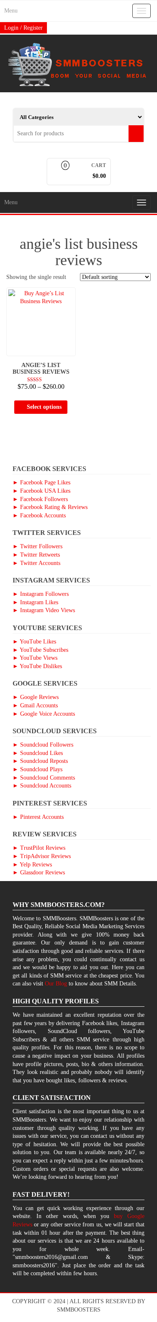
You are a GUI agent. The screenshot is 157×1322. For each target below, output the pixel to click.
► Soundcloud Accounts (42, 786)
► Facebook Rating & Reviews (50, 507)
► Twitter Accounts (36, 563)
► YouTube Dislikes (37, 666)
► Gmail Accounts (35, 705)
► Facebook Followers (40, 499)
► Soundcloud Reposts (40, 761)
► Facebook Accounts (39, 515)
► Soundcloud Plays (37, 769)
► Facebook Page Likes (41, 482)
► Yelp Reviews (32, 864)
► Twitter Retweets (36, 555)
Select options (44, 407)
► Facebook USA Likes (41, 491)
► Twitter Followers (37, 546)
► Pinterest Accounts (38, 817)
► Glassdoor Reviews (39, 872)
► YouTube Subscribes (40, 650)
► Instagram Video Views (44, 610)
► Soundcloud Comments (44, 778)
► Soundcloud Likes (38, 753)
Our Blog (56, 983)
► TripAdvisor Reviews (42, 856)
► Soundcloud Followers (43, 745)
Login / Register (23, 28)
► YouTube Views (35, 658)
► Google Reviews (36, 697)
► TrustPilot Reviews (39, 848)
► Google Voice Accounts (44, 714)
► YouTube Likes (34, 641)
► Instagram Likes (35, 602)
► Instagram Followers (41, 594)
